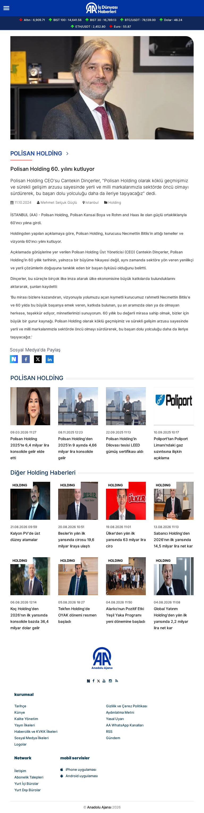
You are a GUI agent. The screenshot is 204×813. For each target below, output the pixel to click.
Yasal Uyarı (115, 719)
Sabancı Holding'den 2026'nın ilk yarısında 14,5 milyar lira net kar (173, 539)
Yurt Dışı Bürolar (27, 790)
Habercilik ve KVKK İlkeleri (35, 731)
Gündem (113, 738)
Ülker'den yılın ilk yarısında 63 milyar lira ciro (126, 539)
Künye (19, 712)
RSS (109, 731)
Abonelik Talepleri (28, 777)
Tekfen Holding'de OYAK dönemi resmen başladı (77, 615)
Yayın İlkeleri (24, 725)
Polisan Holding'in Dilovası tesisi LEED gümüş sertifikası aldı (124, 445)
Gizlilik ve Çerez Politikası (126, 706)
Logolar (20, 744)
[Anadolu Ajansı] (102, 658)
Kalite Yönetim (26, 719)
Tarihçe (20, 706)
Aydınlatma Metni (120, 712)
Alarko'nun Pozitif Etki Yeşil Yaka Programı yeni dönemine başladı (125, 615)
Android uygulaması (82, 776)
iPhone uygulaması (81, 769)
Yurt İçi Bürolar (26, 783)
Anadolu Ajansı (99, 807)
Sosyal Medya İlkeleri (31, 738)
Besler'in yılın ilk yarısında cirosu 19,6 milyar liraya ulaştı (76, 539)
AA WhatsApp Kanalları (124, 725)
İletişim (20, 771)
